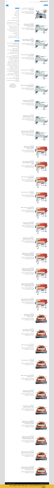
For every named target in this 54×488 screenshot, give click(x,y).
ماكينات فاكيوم (17, 34)
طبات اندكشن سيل (12, 87)
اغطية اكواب (17, 10)
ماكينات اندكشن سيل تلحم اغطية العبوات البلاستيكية (12, 22)
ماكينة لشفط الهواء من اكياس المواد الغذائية (13, 58)
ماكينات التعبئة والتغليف (13, 84)
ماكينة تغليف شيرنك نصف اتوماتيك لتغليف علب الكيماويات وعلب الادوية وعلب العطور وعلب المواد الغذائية (28, 269)
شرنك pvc (18, 16)
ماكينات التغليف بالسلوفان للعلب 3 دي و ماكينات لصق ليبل (28, 7)
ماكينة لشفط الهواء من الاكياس (15, 55)
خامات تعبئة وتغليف (16, 15)
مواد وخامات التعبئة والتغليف (12, 85)
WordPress (10, 483)
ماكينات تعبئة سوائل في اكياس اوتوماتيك (14, 27)
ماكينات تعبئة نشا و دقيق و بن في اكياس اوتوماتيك (13, 29)
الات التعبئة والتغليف (44, 1)
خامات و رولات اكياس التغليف (12, 86)
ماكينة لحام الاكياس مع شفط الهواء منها (14, 67)
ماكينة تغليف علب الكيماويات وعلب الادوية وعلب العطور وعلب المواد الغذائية (28, 40)
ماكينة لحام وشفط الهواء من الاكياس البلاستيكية (13, 62)
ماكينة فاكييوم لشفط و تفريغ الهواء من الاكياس (13, 73)
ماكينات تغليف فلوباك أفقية (15, 33)
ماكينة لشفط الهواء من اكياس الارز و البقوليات (13, 61)
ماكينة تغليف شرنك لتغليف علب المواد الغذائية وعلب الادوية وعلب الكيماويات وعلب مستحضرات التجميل (27, 284)
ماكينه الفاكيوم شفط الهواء (16, 48)
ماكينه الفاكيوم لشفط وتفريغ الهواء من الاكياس (13, 45)
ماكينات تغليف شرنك (32, 38)
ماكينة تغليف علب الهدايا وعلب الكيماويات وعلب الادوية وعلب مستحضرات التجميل (29, 25)
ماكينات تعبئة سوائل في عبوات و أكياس (14, 28)
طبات (18, 19)
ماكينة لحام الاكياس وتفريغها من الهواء (14, 66)
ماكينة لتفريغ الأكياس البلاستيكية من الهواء (14, 70)
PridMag (14, 483)
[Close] (53, 485)
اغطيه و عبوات (17, 11)
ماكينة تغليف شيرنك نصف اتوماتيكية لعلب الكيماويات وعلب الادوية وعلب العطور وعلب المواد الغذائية (28, 254)
